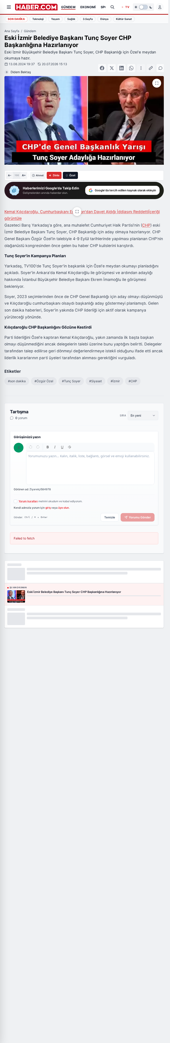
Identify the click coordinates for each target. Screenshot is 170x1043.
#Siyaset (95, 376)
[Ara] (112, 7)
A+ (24, 171)
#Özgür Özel (44, 376)
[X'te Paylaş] (121, 66)
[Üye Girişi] (160, 7)
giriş (48, 503)
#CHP (133, 376)
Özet (72, 171)
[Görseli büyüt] (77, 207)
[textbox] (90, 463)
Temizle (109, 513)
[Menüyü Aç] (8, 7)
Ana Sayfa (11, 31)
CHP (146, 220)
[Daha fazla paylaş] (140, 66)
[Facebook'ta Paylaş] (111, 66)
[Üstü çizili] (69, 442)
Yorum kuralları (28, 496)
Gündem (30, 31)
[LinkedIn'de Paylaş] (131, 66)
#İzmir (115, 376)
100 (16, 170)
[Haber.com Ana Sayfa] (36, 7)
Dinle (56, 171)
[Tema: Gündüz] (143, 7)
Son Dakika (16, 19)
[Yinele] (38, 442)
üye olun (63, 503)
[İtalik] (55, 442)
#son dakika (17, 376)
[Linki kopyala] (150, 66)
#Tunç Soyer (71, 376)
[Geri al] (30, 442)
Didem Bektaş (87, 66)
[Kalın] (47, 442)
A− (9, 171)
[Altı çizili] (62, 442)
